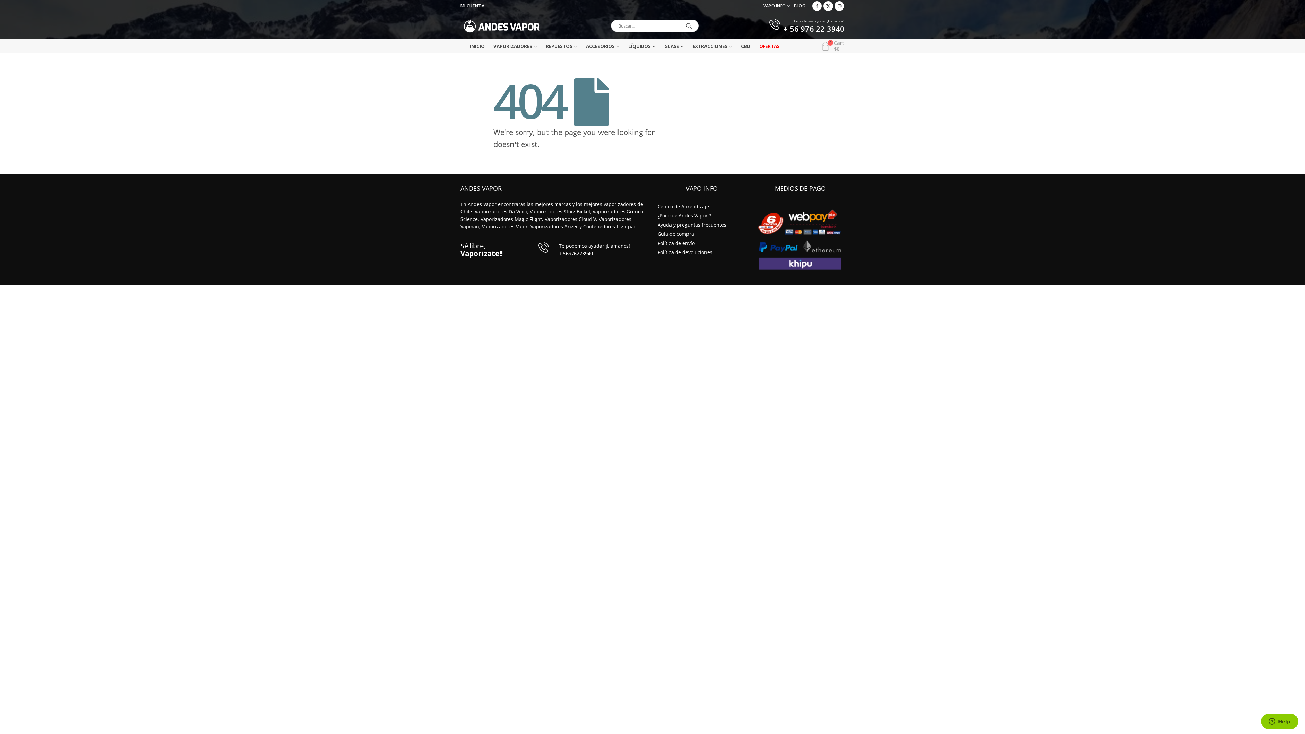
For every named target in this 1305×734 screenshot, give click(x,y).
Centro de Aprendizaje (683, 206)
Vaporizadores (512, 46)
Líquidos (639, 46)
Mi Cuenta (472, 6)
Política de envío (676, 243)
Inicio (477, 46)
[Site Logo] (502, 26)
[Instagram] (839, 6)
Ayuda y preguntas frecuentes (692, 225)
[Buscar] (688, 26)
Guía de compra (676, 234)
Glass (671, 46)
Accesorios (600, 46)
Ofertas (769, 46)
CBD (745, 46)
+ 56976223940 (576, 253)
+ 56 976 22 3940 (814, 29)
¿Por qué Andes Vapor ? (684, 215)
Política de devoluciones (685, 252)
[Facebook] (817, 6)
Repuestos (559, 46)
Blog (799, 6)
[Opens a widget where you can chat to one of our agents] (1279, 722)
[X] (828, 6)
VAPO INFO (774, 6)
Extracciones (710, 46)
